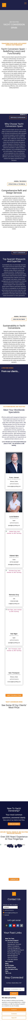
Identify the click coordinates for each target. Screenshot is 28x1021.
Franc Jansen (14, 477)
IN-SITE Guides (9, 965)
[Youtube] (14, 925)
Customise (14, 1013)
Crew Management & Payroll (15, 950)
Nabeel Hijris (14, 555)
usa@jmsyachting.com (14, 603)
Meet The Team (9, 938)
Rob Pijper (14, 634)
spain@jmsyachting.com (14, 525)
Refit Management (12, 955)
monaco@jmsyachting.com (14, 486)
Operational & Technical (14, 944)
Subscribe (14, 993)
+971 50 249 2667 (14, 562)
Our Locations (9, 961)
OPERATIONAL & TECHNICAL (16, 184)
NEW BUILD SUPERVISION (18, 117)
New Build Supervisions (14, 952)
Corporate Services (13, 942)
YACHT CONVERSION (19, 252)
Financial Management (13, 948)
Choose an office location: (10, 904)
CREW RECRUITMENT (19, 319)
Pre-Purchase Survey (13, 954)
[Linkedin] (10, 925)
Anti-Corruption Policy (11, 969)
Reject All (14, 1017)
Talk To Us (8, 973)
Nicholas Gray (14, 595)
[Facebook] (17, 925)
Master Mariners (10, 871)
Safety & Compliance (13, 946)
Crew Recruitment (12, 959)
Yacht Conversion (12, 957)
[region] (14, 1008)
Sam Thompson (14, 673)
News (6, 963)
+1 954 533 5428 (14, 601)
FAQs (6, 971)
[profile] (14, 475)
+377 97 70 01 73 (14, 483)
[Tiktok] (21, 925)
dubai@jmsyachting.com (14, 564)
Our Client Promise (10, 967)
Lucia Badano (14, 516)
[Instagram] (6, 925)
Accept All (14, 1009)
